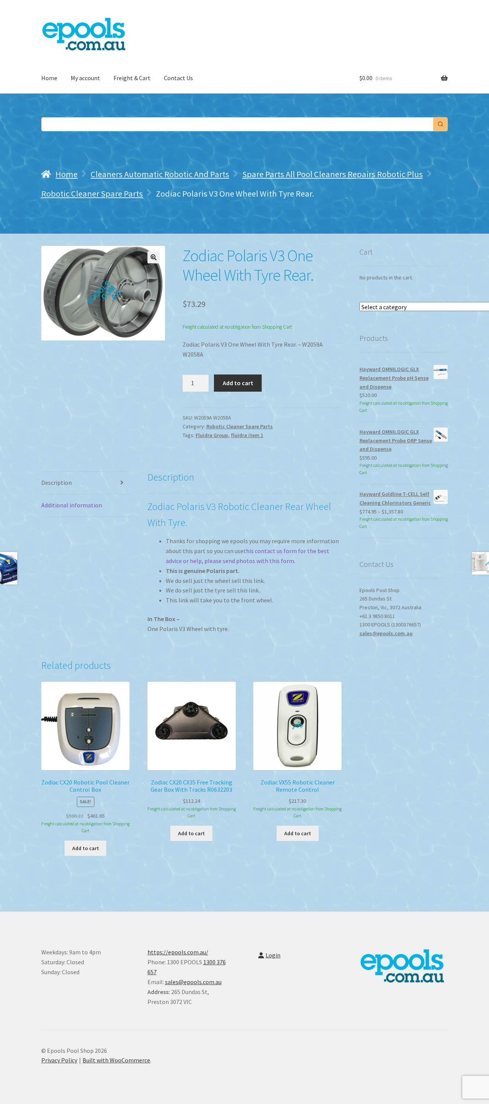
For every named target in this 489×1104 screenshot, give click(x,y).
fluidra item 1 (247, 435)
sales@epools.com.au (386, 633)
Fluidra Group (212, 435)
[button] (153, 257)
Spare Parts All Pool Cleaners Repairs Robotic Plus (332, 174)
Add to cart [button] (85, 848)
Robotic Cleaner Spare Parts (92, 193)
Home (49, 78)
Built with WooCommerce (116, 1060)
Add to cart (238, 383)
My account (85, 78)
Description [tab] (56, 482)
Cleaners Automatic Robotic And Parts (160, 174)
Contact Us (178, 78)
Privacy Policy (59, 1060)
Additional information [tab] (71, 505)
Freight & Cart (132, 78)
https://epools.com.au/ (177, 952)
